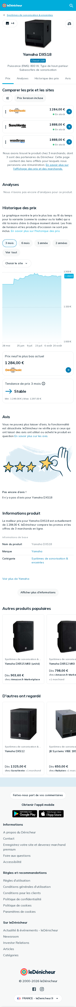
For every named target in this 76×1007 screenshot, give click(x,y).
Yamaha (37, 551)
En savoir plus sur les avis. (31, 436)
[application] (38, 309)
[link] (23, 649)
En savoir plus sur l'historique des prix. (35, 231)
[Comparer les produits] (69, 23)
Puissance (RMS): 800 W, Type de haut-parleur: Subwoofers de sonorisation (38, 68)
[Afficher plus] (6, 111)
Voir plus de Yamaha (15, 578)
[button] (9, 23)
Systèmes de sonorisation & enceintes (30, 15)
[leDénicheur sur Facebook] (34, 989)
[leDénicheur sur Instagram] (42, 989)
